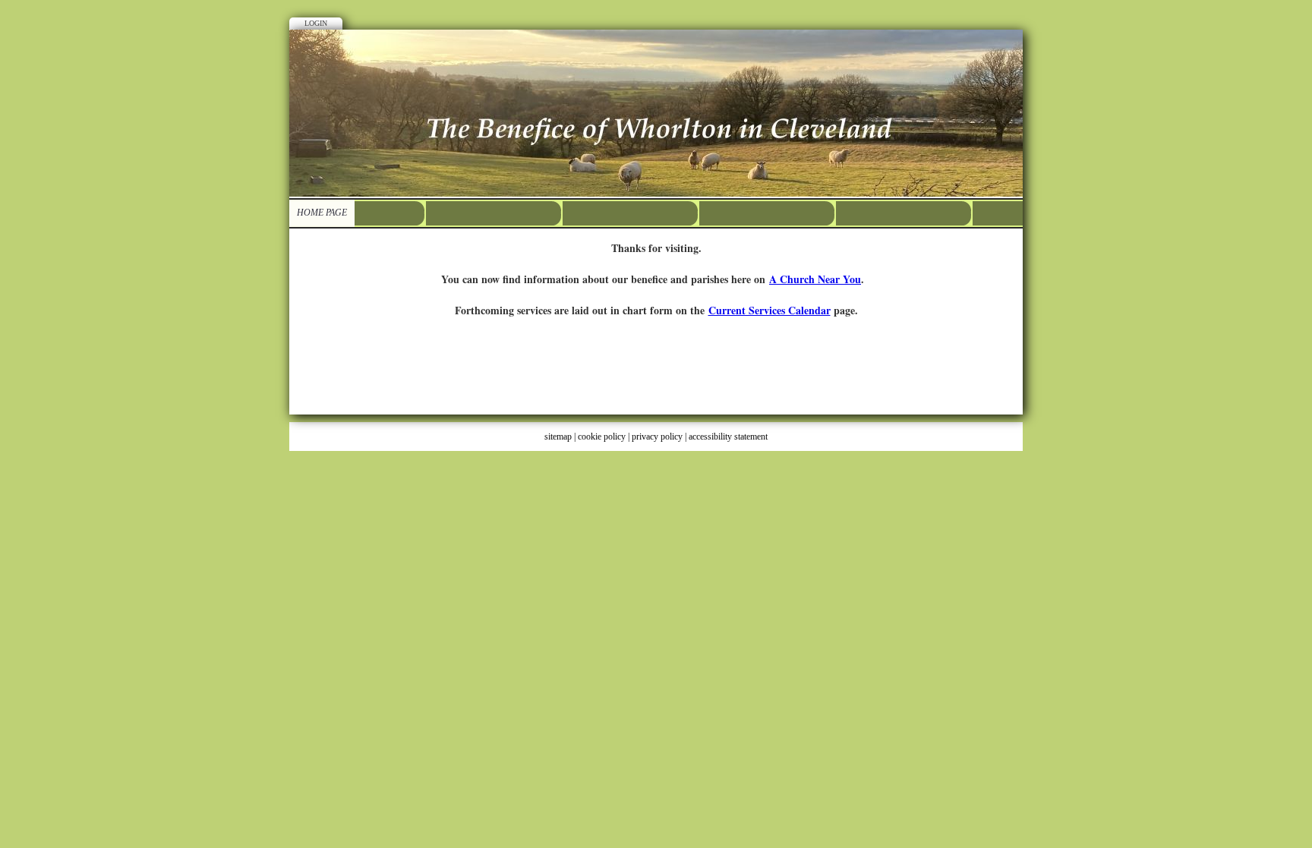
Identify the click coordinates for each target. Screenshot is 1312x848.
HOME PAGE (322, 212)
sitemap (558, 436)
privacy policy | (660, 436)
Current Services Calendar (769, 310)
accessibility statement (728, 436)
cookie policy (602, 436)
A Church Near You (815, 279)
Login (315, 23)
